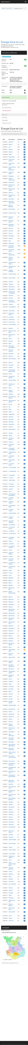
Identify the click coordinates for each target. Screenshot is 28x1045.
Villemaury (11, 897)
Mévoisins (11, 601)
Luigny (10, 570)
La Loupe (11, 477)
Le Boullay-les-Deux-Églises (12, 494)
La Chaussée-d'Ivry (12, 460)
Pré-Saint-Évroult (11, 702)
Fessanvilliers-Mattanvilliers (12, 370)
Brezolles (11, 238)
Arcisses (11, 149)
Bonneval (11, 230)
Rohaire (11, 719)
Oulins (10, 684)
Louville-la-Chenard (11, 559)
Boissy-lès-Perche (11, 221)
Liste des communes (6, 123)
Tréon (10, 860)
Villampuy (11, 892)
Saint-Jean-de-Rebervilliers (12, 745)
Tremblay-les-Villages (12, 856)
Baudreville (11, 182)
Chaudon (11, 298)
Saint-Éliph (11, 742)
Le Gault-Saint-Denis (12, 506)
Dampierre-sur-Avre (12, 335)
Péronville (11, 689)
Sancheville (12, 807)
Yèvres (10, 915)
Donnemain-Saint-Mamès (12, 346)
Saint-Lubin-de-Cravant (12, 752)
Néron (10, 647)
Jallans (11, 435)
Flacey (10, 373)
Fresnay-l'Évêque (11, 391)
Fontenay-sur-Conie (12, 384)
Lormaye (11, 556)
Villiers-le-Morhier (11, 904)
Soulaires (11, 834)
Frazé (10, 387)
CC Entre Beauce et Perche (11, 259)
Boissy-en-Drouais (11, 217)
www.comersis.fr (5, 2)
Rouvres (11, 721)
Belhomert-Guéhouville (12, 202)
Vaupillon (11, 879)
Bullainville (11, 243)
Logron (11, 550)
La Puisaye (11, 484)
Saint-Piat (11, 784)
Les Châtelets (12, 524)
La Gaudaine (12, 475)
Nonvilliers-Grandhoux (11, 665)
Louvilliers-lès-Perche (12, 567)
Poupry (11, 696)
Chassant (11, 284)
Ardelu (10, 154)
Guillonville (11, 424)
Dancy (10, 338)
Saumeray (11, 814)
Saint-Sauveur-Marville (12, 791)
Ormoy (10, 679)
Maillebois (11, 577)
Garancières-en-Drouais (12, 401)
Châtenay (11, 295)
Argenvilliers (12, 157)
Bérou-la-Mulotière (11, 206)
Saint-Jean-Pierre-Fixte (11, 749)
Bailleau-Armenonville (12, 179)
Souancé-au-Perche (12, 831)
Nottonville (11, 668)
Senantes (11, 819)
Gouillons (11, 416)
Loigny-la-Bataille (11, 553)
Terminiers (11, 837)
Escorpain (11, 365)
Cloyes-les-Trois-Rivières (12, 301)
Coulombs (11, 317)
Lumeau (11, 573)
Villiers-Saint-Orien (12, 908)
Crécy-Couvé (12, 322)
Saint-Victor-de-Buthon (12, 795)
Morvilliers (11, 638)
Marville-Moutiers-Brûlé (12, 592)
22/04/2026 (4, 117)
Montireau (11, 625)
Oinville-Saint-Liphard (12, 672)
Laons (10, 491)
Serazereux (11, 824)
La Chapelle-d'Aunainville (12, 449)
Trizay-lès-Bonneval (11, 868)
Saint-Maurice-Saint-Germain (12, 775)
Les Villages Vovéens (11, 538)
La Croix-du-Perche (11, 464)
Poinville (11, 694)
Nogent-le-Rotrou (11, 661)
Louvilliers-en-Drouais (12, 563)
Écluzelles (11, 353)
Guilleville (11, 421)
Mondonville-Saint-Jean (12, 610)
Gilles (10, 409)
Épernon (11, 362)
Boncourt (11, 228)
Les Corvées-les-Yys (12, 527)
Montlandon (12, 628)
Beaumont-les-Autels (12, 195)
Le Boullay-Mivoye (11, 498)
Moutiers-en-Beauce (12, 644)
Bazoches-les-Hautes (12, 189)
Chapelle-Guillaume (11, 270)
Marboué (11, 585)
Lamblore (11, 489)
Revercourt (11, 716)
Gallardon (11, 394)
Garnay (11, 404)
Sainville (11, 804)
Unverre (11, 871)
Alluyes (11, 144)
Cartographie (5, 120)
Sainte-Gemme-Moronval (12, 798)
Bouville (11, 233)
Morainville (11, 633)
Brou (10, 240)
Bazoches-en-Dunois (12, 185)
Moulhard (11, 640)
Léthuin (11, 541)
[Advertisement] (14, 25)
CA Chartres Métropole (11, 246)
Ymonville (11, 920)
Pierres (10, 691)
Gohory (11, 411)
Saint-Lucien (12, 761)
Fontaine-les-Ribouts (12, 377)
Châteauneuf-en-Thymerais (12, 292)
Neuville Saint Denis (12, 650)
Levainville (11, 543)
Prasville (11, 699)
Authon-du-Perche (11, 173)
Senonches (11, 822)
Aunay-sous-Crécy (12, 164)
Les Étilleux (12, 531)
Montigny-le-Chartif (12, 618)
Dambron (11, 328)
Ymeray (11, 918)
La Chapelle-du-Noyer (12, 452)
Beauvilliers (12, 199)
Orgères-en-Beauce (11, 675)
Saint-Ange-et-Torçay (12, 728)
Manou (10, 582)
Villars (10, 895)
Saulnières (11, 812)
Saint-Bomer (12, 731)
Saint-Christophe (11, 735)
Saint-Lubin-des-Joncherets (12, 757)
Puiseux (11, 711)
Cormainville (12, 310)
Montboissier (12, 613)
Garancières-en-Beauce (12, 397)
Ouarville (11, 681)
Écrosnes (11, 356)
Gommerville (12, 414)
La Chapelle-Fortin (11, 456)
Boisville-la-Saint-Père (11, 225)
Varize (10, 876)
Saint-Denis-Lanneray (11, 738)
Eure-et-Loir (9, 8)
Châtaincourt (12, 286)
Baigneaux (11, 176)
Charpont (11, 281)
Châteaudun (12, 289)
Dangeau (11, 341)
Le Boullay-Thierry (11, 502)
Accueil (3, 8)
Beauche (11, 192)
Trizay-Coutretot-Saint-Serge (12, 864)
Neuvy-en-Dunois (11, 654)
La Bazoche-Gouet (11, 445)
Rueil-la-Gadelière (11, 724)
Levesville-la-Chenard (12, 546)
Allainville (11, 142)
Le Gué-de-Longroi (11, 510)
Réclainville (12, 714)
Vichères (11, 887)
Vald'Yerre (11, 874)
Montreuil (11, 630)
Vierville (11, 890)
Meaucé (11, 596)
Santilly (11, 809)
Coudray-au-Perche (11, 313)
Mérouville (11, 599)
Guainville (11, 419)
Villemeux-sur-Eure (12, 901)
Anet (10, 147)
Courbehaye (12, 319)
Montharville (12, 615)
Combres (11, 304)
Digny (10, 343)
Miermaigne (12, 604)
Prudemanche (12, 709)
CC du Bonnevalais (12, 254)
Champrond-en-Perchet (12, 267)
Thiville (11, 847)
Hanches (11, 426)
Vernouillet (11, 881)
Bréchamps (11, 235)
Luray (10, 575)
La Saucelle (12, 486)
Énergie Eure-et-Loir (18, 8)
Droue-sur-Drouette (11, 350)
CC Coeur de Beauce (11, 250)
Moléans (11, 606)
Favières (11, 367)
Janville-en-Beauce (11, 438)
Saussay (11, 817)
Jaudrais (11, 442)
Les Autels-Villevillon (11, 521)
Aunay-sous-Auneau (12, 160)
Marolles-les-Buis (12, 588)
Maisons (11, 580)
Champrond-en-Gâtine (12, 263)
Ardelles (11, 152)
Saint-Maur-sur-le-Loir (12, 772)
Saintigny (11, 802)
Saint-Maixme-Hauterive (12, 764)
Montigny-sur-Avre (12, 622)
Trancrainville (12, 853)
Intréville (11, 433)
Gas (10, 406)
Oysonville (11, 686)
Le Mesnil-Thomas (11, 517)
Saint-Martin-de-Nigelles (12, 768)
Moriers (11, 635)
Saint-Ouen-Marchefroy (11, 781)
